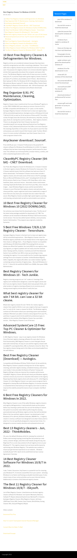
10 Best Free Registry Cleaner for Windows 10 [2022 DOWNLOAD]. (26, 28)
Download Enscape (9, 533)
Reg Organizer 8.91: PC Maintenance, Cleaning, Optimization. (24, 21)
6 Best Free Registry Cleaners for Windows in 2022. (21, 43)
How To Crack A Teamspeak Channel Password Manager (21, 521)
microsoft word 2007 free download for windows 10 (63, 89)
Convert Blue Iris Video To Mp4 (13, 527)
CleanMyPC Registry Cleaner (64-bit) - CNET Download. (22, 25)
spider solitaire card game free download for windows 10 (62, 62)
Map (4, 5)
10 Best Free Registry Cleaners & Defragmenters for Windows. (24, 19)
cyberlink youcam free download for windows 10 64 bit (63, 33)
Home (4, 2)
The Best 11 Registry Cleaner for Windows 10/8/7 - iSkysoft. (23, 50)
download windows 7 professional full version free (63, 97)
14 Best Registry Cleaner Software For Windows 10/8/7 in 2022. (25, 48)
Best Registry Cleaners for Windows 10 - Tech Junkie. (21, 32)
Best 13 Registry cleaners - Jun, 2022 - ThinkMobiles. (21, 46)
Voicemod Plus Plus (9, 514)
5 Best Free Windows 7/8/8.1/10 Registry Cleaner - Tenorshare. (25, 30)
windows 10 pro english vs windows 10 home (62, 42)
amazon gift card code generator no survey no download (63, 105)
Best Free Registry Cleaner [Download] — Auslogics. (21, 41)
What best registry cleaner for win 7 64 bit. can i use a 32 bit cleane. (26, 34)
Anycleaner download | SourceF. (15, 23)
